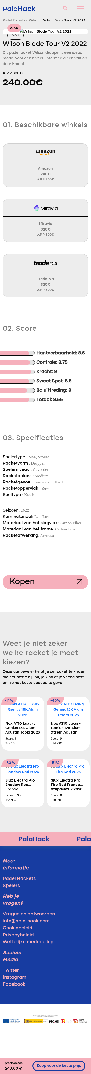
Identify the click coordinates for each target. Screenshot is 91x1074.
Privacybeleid (18, 935)
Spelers (11, 886)
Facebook (14, 984)
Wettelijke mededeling (28, 942)
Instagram (14, 977)
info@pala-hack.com (26, 921)
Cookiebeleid (17, 928)
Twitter (11, 970)
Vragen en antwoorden (29, 914)
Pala (19, 9)
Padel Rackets (19, 879)
